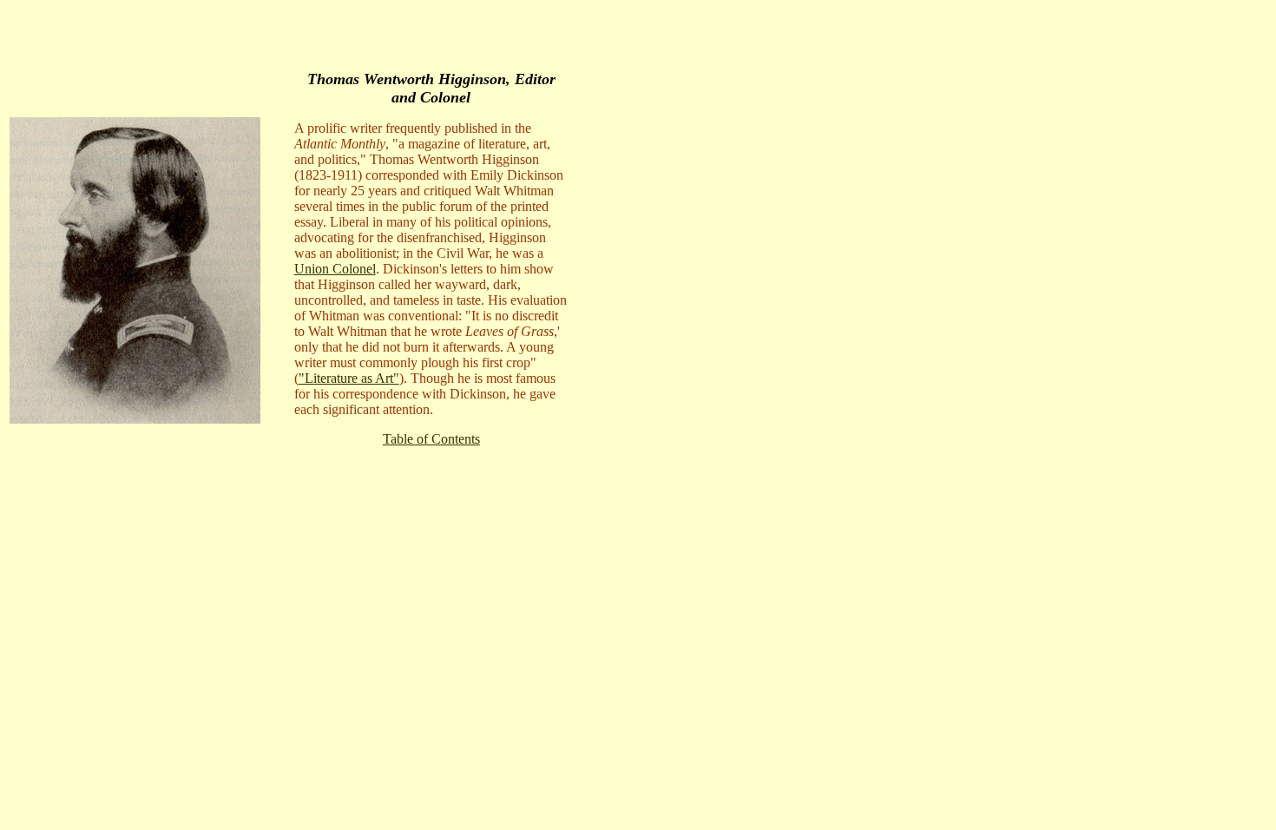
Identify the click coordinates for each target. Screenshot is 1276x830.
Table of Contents (431, 438)
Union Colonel (335, 268)
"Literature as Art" (349, 378)
